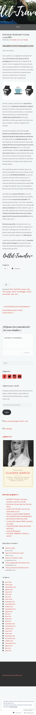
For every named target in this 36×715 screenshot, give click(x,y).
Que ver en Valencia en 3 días (14, 553)
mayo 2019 (8, 592)
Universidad (6, 294)
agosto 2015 (9, 646)
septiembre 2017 (10, 609)
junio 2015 (8, 650)
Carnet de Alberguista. (13, 531)
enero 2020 (8, 584)
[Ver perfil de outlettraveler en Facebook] (4, 376)
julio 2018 (8, 597)
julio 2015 (8, 648)
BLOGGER (17, 289)
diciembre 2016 (10, 624)
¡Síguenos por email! (10, 386)
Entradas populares (10, 494)
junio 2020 (8, 582)
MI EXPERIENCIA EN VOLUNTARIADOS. (17, 307)
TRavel (14, 292)
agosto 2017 (9, 611)
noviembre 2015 (10, 638)
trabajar (8, 292)
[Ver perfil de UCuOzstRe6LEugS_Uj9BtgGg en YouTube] (19, 376)
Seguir (7, 412)
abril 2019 (8, 594)
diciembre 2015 (10, 636)
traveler (28, 292)
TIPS (3, 292)
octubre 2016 (9, 628)
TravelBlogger (21, 292)
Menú (18, 27)
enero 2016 (8, 633)
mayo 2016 (8, 631)
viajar (12, 294)
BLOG (11, 289)
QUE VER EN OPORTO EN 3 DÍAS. (16, 519)
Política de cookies (13, 706)
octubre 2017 (9, 606)
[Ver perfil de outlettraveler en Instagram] (14, 376)
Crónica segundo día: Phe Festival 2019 (17, 563)
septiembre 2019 (10, 587)
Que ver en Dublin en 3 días (13, 558)
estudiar (23, 289)
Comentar (26, 352)
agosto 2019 (9, 589)
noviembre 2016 (10, 626)
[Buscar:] (18, 363)
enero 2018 (8, 599)
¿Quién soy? (7, 436)
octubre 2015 (9, 641)
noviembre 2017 (10, 604)
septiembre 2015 (10, 643)
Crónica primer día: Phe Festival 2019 (17, 568)
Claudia (25, 40)
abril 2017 (8, 621)
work (16, 294)
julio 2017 (8, 614)
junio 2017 (8, 616)
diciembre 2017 (10, 602)
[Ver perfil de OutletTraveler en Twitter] (9, 376)
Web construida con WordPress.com (12, 675)
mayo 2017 (8, 619)
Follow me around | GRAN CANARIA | (18, 514)
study (28, 289)
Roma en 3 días (10, 548)
